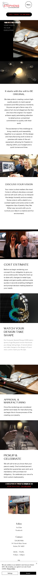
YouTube (19, 527)
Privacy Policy (11, 569)
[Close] (35, 564)
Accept (28, 573)
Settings (10, 573)
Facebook (19, 530)
